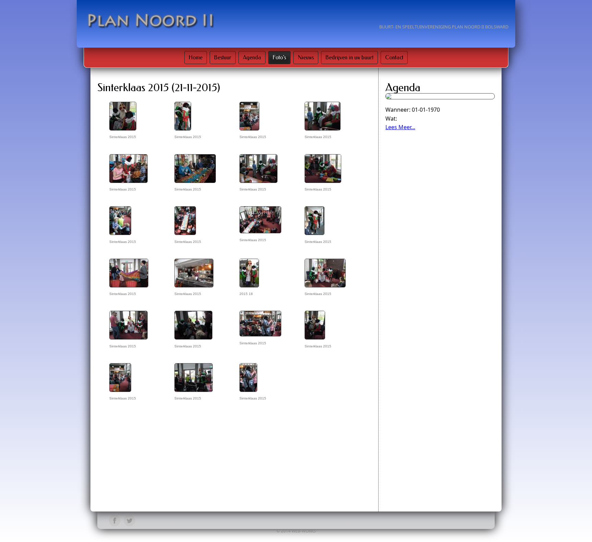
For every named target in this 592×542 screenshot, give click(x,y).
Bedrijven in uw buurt (349, 57)
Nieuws (306, 57)
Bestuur (222, 57)
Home (195, 57)
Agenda (252, 57)
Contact (394, 57)
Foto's (279, 57)
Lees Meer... (400, 127)
